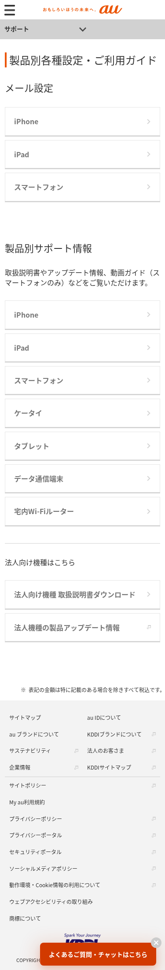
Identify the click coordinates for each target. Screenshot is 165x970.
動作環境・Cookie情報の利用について (54, 885)
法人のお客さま (105, 750)
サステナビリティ (30, 750)
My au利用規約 (27, 802)
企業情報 (19, 767)
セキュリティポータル (35, 851)
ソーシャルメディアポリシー (43, 868)
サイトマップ (25, 717)
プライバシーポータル (35, 835)
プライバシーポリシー (35, 818)
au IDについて (104, 717)
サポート (16, 28)
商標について (25, 918)
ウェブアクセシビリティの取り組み (51, 901)
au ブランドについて (34, 734)
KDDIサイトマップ (109, 767)
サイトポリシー (27, 785)
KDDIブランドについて (114, 734)
